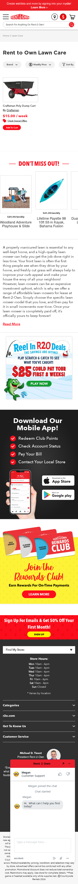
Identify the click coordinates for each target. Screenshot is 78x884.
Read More (11, 324)
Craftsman (13, 110)
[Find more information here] (42, 810)
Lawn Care (17, 35)
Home (6, 35)
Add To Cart (12, 127)
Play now (39, 383)
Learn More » (39, 7)
